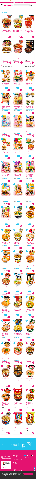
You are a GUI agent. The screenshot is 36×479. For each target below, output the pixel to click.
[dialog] (18, 475)
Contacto (14, 469)
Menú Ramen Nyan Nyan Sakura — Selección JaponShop (18, 130)
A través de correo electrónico (6, 458)
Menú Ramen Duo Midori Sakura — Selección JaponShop (18, 107)
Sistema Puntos (15, 458)
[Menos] (3, 90)
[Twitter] (34, 468)
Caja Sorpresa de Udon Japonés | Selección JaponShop (5, 84)
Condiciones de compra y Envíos (18, 459)
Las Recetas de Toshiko (16, 467)
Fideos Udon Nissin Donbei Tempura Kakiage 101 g (30, 265)
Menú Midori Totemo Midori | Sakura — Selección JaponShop (29, 175)
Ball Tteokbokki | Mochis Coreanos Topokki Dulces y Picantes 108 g (29, 31)
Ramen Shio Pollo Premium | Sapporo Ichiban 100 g (17, 287)
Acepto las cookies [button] (28, 473)
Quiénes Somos (15, 455)
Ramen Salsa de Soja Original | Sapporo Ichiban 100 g (5, 334)
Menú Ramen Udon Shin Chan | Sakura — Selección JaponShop (6, 220)
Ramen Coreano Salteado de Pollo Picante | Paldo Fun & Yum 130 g (18, 379)
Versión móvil (27, 457)
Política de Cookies (16, 463)
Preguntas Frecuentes (16, 456)
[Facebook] (34, 470)
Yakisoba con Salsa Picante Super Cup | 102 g (18, 265)
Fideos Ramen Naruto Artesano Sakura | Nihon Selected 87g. (18, 357)
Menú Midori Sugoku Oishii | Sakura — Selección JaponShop (17, 198)
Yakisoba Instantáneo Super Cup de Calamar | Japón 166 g (30, 403)
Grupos (3, 66)
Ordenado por (9, 66)
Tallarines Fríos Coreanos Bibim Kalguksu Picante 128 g (30, 427)
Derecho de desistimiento (17, 460)
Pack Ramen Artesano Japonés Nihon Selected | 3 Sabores (6, 152)
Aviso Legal (14, 462)
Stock (5, 66)
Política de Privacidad (16, 465)
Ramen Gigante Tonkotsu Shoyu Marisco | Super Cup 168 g (6, 427)
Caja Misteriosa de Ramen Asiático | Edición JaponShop (6, 107)
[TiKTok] (32, 455)
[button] (12, 477)
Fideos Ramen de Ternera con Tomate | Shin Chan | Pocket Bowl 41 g (17, 57)
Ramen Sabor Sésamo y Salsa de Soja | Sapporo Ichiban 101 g (30, 287)
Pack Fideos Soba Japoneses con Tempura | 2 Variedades (30, 152)
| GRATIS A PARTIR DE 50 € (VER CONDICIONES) (18, 2)
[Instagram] (30, 455)
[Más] (6, 90)
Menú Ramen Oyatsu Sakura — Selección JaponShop (29, 130)
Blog (13, 466)
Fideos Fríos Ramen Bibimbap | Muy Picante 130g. (18, 403)
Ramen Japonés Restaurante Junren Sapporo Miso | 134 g (5, 357)
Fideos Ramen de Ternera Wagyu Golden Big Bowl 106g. (30, 310)
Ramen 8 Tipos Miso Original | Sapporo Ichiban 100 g (5, 265)
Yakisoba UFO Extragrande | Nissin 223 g (30, 357)
